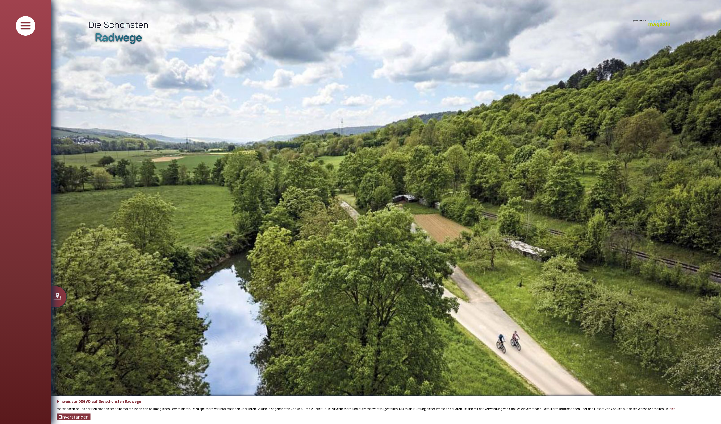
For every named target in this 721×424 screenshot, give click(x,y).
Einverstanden (74, 417)
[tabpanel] (386, 212)
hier (672, 409)
